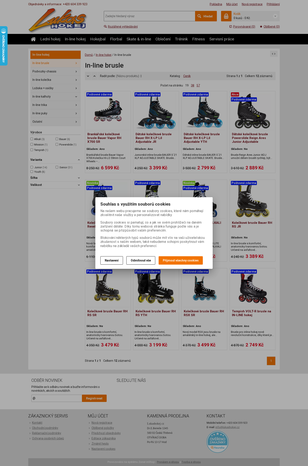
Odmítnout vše (141, 260)
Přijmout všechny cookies (181, 260)
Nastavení (112, 260)
